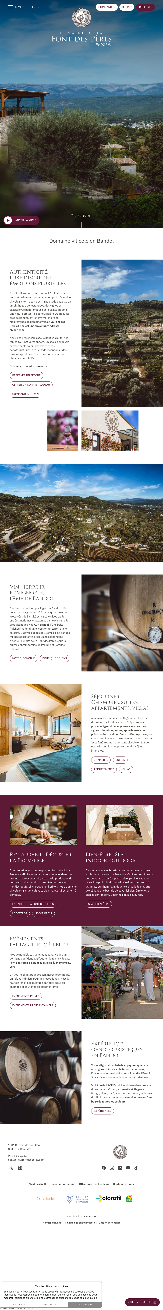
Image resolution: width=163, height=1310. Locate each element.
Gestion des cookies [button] (109, 1222)
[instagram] (112, 1168)
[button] (145, 7)
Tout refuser (18, 1304)
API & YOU (90, 1216)
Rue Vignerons (25, 1308)
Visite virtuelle (38, 1184)
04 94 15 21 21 (17, 1155)
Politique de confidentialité (80, 1222)
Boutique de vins (123, 1184)
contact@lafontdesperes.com (26, 1159)
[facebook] (104, 1168)
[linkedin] (120, 1168)
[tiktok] (136, 1168)
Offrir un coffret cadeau (94, 1184)
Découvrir (82, 216)
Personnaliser (51, 1304)
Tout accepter (85, 1304)
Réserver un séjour (63, 1184)
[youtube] (128, 1168)
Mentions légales (52, 1222)
